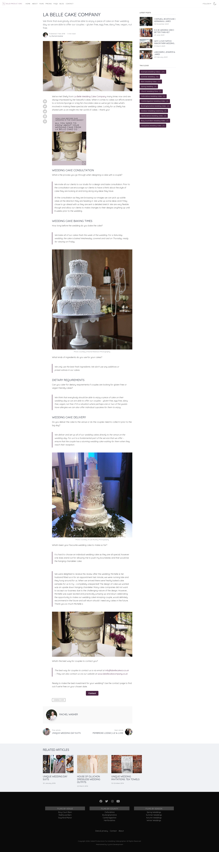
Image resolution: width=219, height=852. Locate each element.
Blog (62, 4)
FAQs (55, 4)
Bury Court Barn (65, 812)
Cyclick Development (115, 844)
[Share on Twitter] (45, 106)
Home (28, 4)
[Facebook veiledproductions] (101, 801)
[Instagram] (112, 801)
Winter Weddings (154, 820)
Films (41, 4)
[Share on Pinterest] (45, 121)
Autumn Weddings (154, 818)
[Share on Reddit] (45, 111)
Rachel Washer (57, 36)
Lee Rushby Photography (99, 540)
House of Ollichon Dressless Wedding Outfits (88, 779)
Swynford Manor (65, 818)
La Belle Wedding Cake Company (90, 96)
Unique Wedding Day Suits (55, 778)
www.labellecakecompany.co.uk (113, 673)
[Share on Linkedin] (45, 116)
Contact (69, 4)
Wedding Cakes (58, 700)
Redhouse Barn (65, 815)
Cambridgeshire (109, 818)
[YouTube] (118, 801)
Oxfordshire (110, 812)
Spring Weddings (154, 812)
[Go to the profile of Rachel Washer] (45, 34)
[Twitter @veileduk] (106, 801)
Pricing (49, 4)
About (35, 4)
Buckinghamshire (109, 815)
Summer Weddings (154, 815)
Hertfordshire (109, 820)
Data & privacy (101, 831)
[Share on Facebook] (45, 101)
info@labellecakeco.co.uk (117, 670)
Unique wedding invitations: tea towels (125, 778)
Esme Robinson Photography (99, 352)
